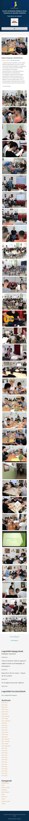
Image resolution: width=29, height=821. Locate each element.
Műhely (3, 799)
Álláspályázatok (5, 783)
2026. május (5, 704)
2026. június (4, 702)
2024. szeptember (6, 746)
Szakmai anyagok (6, 801)
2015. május (4, 766)
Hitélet (3, 794)
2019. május (4, 759)
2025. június (4, 725)
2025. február (5, 734)
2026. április (4, 707)
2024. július (4, 748)
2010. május (4, 775)
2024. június (4, 750)
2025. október (5, 718)
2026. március (5, 709)
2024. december (6, 739)
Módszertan (4, 796)
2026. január (5, 714)
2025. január (5, 736)
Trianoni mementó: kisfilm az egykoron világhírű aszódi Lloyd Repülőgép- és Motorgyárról (14, 663)
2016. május (4, 764)
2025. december (5, 716)
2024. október (5, 743)
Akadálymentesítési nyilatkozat (14, 818)
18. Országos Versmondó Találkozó (13, 683)
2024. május (5, 752)
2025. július (4, 723)
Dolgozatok (4, 789)
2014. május (4, 768)
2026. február (5, 711)
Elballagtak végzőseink (9, 654)
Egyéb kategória (6, 60)
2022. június (4, 757)
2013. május (4, 771)
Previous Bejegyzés (14, 636)
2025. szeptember (6, 720)
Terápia (3, 803)
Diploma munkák (5, 787)
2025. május (4, 727)
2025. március (5, 732)
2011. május (4, 773)
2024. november (6, 741)
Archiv (3, 785)
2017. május (4, 762)
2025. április (4, 730)
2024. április (4, 755)
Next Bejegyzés (14, 640)
